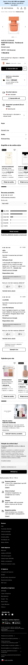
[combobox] (14, 203)
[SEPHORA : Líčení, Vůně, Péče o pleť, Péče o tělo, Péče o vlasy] (8, 8)
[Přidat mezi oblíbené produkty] (14, 150)
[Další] (25, 167)
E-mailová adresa (6, 461)
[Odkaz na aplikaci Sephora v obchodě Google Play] (6, 622)
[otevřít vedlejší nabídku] (2, 8)
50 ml (11, 478)
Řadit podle (4, 200)
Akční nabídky (4, 629)
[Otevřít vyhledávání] (18, 8)
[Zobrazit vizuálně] (13, 25)
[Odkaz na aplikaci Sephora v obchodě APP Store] (16, 622)
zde (19, 627)
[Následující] (25, 26)
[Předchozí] (2, 26)
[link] (14, 231)
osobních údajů (5, 456)
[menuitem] (21, 8)
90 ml (16, 478)
